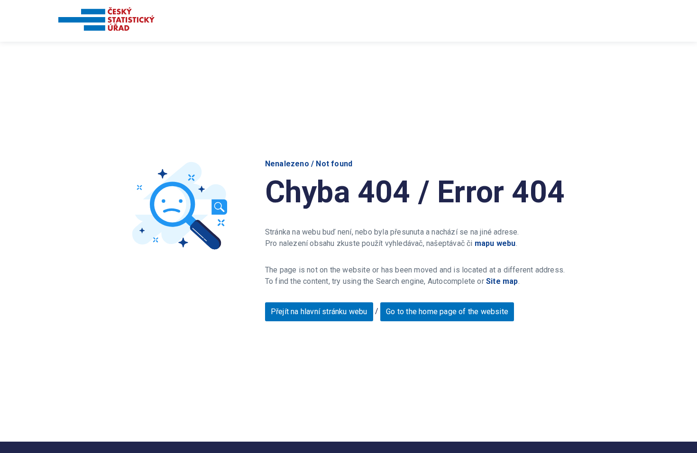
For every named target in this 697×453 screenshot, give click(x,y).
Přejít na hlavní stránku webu (319, 311)
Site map (502, 281)
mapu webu (495, 243)
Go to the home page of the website (447, 311)
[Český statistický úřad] (106, 20)
